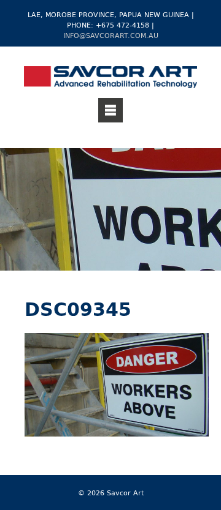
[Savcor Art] (110, 79)
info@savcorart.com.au (110, 35)
